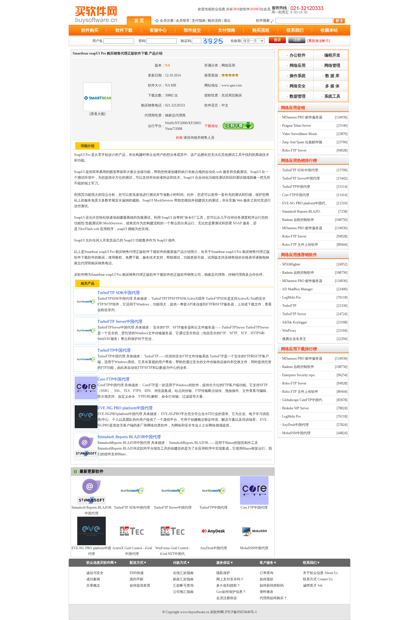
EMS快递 (137, 573)
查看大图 (97, 114)
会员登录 (183, 21)
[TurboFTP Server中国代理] (172, 504)
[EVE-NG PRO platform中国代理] (91, 544)
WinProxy (289, 331)
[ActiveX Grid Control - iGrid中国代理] (132, 544)
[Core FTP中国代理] (254, 504)
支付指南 (199, 21)
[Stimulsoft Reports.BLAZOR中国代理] (91, 504)
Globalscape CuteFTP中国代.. (303, 400)
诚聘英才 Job (312, 585)
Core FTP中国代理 (254, 508)
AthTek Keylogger (294, 322)
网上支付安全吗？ (230, 579)
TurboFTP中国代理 (213, 508)
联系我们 (295, 30)
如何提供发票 (140, 585)
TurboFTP (289, 306)
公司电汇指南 (183, 592)
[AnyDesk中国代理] (213, 544)
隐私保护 (223, 573)
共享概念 (93, 585)
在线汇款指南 (183, 573)
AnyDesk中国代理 (213, 548)
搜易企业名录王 (294, 339)
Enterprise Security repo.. (299, 375)
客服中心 (158, 30)
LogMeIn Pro (291, 297)
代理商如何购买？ (273, 598)
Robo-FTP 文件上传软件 (300, 245)
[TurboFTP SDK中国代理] (132, 504)
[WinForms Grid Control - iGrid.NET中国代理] (172, 544)
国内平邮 (136, 579)
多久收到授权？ (228, 585)
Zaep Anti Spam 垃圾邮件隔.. (303, 142)
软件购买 (89, 30)
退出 (227, 21)
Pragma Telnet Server (296, 126)
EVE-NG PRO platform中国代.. (304, 203)
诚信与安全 (94, 573)
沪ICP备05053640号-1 (241, 612)
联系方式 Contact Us (318, 579)
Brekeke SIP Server (295, 408)
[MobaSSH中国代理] (254, 544)
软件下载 (124, 30)
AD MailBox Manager (297, 289)
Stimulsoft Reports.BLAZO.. (302, 212)
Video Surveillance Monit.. (300, 134)
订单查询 (266, 573)
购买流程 (214, 21)
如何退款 (266, 579)
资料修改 (266, 592)
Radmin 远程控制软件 (298, 220)
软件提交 (192, 30)
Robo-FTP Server (294, 150)
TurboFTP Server (294, 314)
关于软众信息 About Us (320, 573)
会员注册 (167, 21)
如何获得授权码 (272, 585)
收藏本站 (329, 30)
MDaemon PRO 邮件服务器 (302, 117)
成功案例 (93, 579)
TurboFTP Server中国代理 (173, 508)
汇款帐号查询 (183, 585)
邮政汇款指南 (183, 579)
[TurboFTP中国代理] (213, 504)
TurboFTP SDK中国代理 (132, 508)
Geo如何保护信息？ (231, 592)
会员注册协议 (226, 598)
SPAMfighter (291, 264)
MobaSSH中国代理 (254, 548)
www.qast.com (231, 85)
